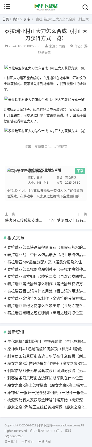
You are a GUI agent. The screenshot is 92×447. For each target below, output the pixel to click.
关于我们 (10, 441)
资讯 (16, 19)
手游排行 (27, 441)
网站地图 (44, 441)
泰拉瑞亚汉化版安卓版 (44, 170)
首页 (5, 19)
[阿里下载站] (46, 10)
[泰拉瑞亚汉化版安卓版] (25, 176)
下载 (80, 170)
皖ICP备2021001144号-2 (46, 431)
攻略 (26, 19)
